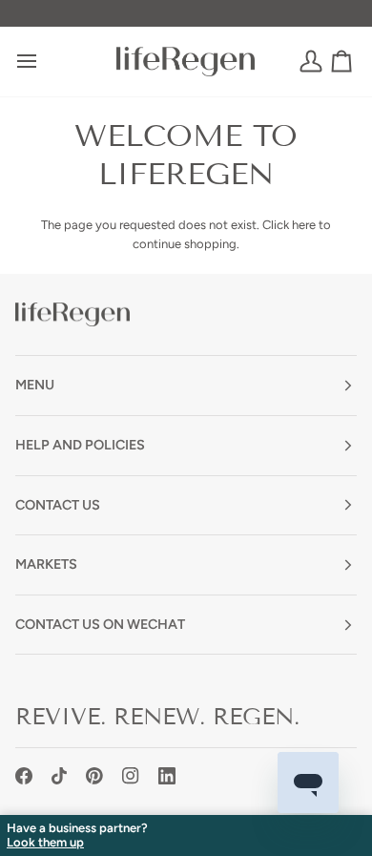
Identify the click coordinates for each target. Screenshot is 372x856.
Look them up (45, 842)
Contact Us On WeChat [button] (100, 624)
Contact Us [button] (57, 504)
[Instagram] (130, 775)
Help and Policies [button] (80, 444)
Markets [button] (46, 564)
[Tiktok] (59, 775)
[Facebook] (23, 775)
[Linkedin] (167, 775)
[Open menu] (43, 61)
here (304, 225)
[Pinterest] (94, 775)
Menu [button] (34, 384)
